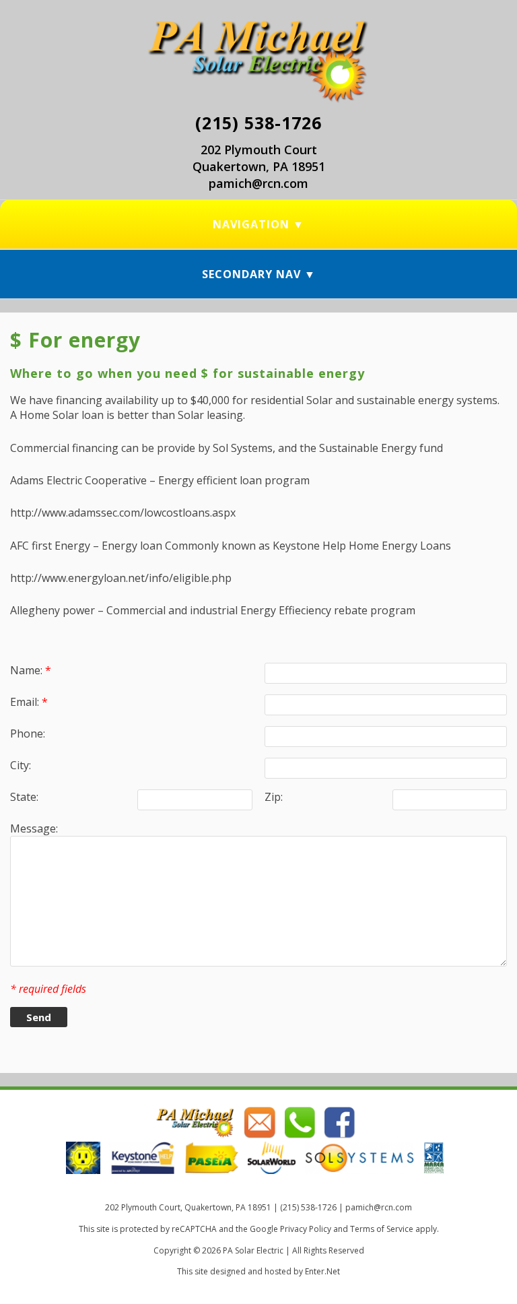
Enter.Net (322, 1271)
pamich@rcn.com (258, 183)
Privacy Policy (305, 1229)
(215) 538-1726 (258, 122)
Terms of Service (381, 1229)
